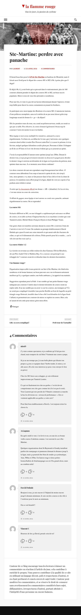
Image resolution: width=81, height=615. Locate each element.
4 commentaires (48, 69)
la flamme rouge (41, 6)
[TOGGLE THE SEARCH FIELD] (75, 20)
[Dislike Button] (30, 415)
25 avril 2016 (31, 69)
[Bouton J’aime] (23, 415)
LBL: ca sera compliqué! (19, 322)
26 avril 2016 (28, 547)
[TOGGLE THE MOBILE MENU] (5, 20)
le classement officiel (27, 189)
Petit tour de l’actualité (62, 322)
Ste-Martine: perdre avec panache (36, 57)
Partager (15, 306)
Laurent (16, 69)
